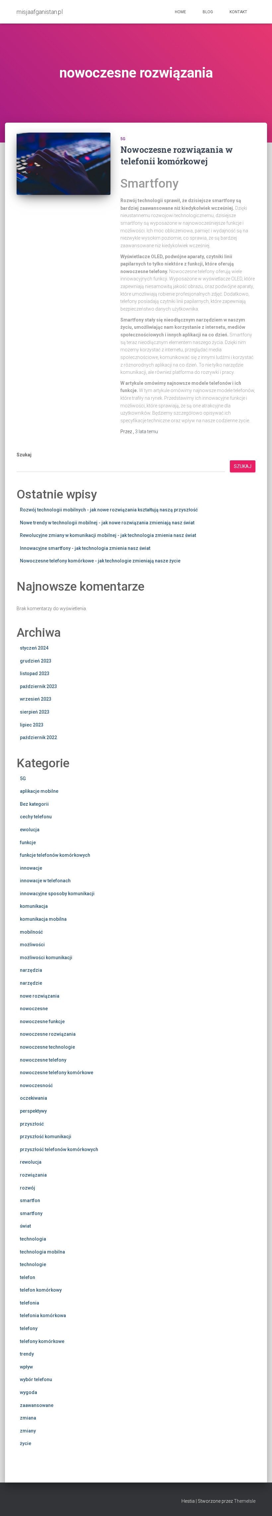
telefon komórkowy (41, 1290)
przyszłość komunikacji (45, 1136)
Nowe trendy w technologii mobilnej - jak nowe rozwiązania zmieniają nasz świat (107, 522)
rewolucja (30, 1162)
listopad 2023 (34, 673)
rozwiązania (33, 1175)
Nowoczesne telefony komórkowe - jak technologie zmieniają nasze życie (100, 560)
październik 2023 (38, 686)
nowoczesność (36, 1085)
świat (25, 1226)
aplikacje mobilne (39, 791)
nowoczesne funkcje (42, 1021)
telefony (28, 1328)
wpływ (26, 1367)
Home (180, 12)
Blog (208, 12)
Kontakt (238, 12)
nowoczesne (34, 1008)
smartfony (31, 1213)
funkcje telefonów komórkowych (55, 855)
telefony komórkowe (42, 1341)
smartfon (30, 1200)
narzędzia (31, 970)
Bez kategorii (34, 804)
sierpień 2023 (34, 712)
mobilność (31, 932)
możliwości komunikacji (46, 957)
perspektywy (33, 1111)
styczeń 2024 (34, 648)
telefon (27, 1277)
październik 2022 (38, 737)
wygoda (28, 1392)
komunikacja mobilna (43, 919)
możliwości (32, 944)
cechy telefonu (36, 816)
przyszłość (32, 1124)
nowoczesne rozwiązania (48, 1034)
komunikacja (34, 906)
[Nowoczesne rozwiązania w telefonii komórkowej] (63, 164)
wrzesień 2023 (35, 699)
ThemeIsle (244, 1501)
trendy (27, 1354)
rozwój (27, 1188)
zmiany (28, 1430)
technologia (33, 1239)
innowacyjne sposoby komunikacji (57, 893)
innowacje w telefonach (45, 880)
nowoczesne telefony (43, 1060)
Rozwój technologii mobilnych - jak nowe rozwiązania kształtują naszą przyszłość (109, 509)
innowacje (31, 868)
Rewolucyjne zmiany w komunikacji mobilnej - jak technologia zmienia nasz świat (108, 535)
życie (25, 1443)
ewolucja (29, 829)
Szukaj (24, 454)
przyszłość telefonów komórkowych (59, 1149)
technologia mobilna (42, 1251)
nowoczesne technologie (47, 1047)
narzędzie (31, 983)
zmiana (28, 1418)
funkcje (28, 842)
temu (146, 431)
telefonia (29, 1303)
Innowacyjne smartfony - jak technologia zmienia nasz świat (85, 548)
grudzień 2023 (35, 661)
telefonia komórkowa (43, 1315)
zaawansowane (36, 1405)
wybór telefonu (36, 1379)
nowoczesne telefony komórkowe (56, 1072)
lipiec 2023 (31, 725)
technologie (33, 1264)
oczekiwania (33, 1098)
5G (122, 139)
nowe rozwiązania (39, 996)
